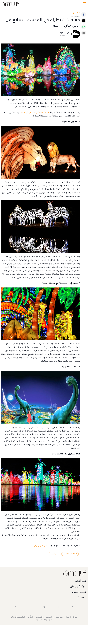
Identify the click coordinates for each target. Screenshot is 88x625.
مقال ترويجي (54, 554)
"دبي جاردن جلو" (40, 546)
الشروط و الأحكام (18, 617)
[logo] (10, 4)
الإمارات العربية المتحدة (70, 554)
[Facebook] (83, 14)
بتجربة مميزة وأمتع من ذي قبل (35, 113)
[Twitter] (83, 20)
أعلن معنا (59, 617)
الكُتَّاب (30, 617)
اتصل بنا (39, 617)
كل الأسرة (64, 33)
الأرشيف (49, 617)
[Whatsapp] (83, 26)
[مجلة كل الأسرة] (44, 573)
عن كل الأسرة (71, 617)
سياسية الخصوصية (44, 620)
